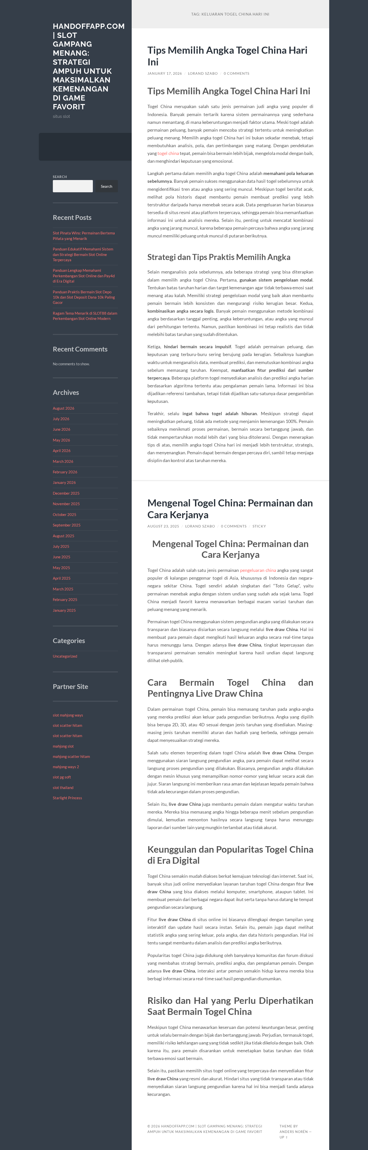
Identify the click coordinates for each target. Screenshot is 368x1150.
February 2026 (65, 472)
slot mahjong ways (68, 715)
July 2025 (61, 546)
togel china (168, 153)
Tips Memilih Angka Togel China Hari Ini (227, 55)
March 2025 (63, 589)
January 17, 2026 (164, 73)
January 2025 (64, 610)
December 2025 (66, 493)
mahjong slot (63, 746)
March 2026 (63, 461)
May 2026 (61, 440)
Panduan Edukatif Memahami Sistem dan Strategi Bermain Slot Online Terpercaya (83, 254)
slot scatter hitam (67, 725)
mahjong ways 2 (66, 766)
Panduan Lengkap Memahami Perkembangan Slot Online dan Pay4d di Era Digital (84, 275)
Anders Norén (294, 1132)
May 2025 (61, 567)
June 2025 (61, 557)
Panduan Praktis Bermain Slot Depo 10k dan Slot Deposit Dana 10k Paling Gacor (84, 297)
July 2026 (61, 418)
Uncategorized (65, 656)
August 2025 (63, 536)
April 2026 (62, 450)
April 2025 (62, 578)
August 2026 (63, 408)
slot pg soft (62, 777)
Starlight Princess (67, 797)
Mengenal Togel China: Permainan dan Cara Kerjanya (230, 508)
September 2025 (67, 525)
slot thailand (63, 787)
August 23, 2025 (163, 526)
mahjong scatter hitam (71, 756)
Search (60, 177)
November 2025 (66, 503)
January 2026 (64, 482)
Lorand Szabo (203, 73)
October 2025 (64, 514)
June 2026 (61, 429)
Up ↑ (284, 1137)
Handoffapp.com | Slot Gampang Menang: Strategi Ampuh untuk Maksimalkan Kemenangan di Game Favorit (89, 66)
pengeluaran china (258, 570)
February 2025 (65, 599)
